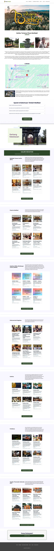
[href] (27, 76)
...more (14, 175)
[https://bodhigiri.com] (7, 1)
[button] (31, 1)
